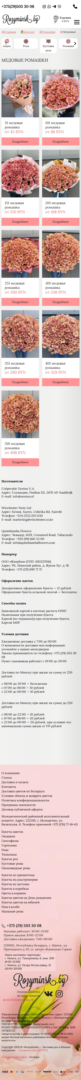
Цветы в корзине (14, 893)
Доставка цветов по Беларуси (23, 791)
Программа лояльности (19, 805)
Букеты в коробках (15, 889)
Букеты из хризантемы (18, 875)
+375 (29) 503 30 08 (24, 925)
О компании (11, 773)
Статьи (7, 778)
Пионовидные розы (16, 868)
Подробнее (20, 142)
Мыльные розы (12, 911)
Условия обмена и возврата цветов (27, 796)
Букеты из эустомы (15, 884)
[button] (75, 43)
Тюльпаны (9, 854)
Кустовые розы (12, 863)
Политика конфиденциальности (25, 800)
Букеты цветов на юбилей (21, 902)
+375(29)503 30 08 (18, 6)
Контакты (9, 787)
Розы (5, 850)
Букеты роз (10, 859)
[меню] (76, 22)
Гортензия (9, 845)
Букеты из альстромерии (20, 879)
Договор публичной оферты (22, 809)
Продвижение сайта (14, 1057)
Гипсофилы (10, 841)
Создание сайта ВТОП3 (33, 1050)
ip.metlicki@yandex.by (18, 1000)
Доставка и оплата (15, 782)
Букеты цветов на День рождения (26, 898)
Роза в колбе (11, 907)
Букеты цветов (12, 832)
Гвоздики (8, 836)
